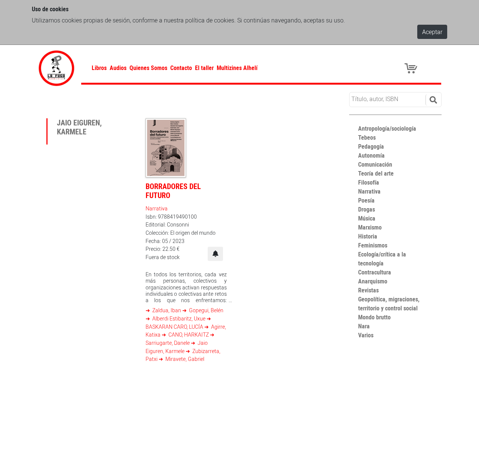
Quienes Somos (148, 68)
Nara (364, 326)
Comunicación (375, 164)
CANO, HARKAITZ (188, 334)
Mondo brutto (374, 317)
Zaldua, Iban (166, 310)
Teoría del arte (376, 173)
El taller (204, 68)
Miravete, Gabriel (184, 358)
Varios (365, 335)
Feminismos (372, 245)
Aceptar (432, 32)
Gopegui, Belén (205, 310)
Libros (99, 68)
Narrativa (157, 208)
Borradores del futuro (173, 190)
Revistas (368, 290)
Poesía (366, 200)
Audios (118, 68)
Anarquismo (372, 281)
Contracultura (374, 272)
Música (366, 218)
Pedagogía (371, 146)
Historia (367, 236)
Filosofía (368, 182)
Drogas (366, 209)
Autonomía (371, 155)
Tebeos (367, 137)
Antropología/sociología (387, 128)
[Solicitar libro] (215, 254)
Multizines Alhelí (237, 68)
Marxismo (370, 227)
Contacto (181, 68)
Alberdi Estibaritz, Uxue (179, 318)
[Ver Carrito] (412, 68)
